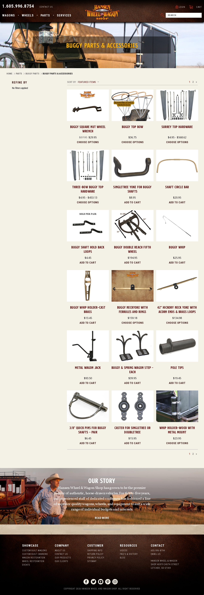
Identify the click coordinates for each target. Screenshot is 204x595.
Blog (122, 557)
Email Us (156, 554)
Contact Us (46, 7)
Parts (45, 15)
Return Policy (95, 554)
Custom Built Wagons (34, 550)
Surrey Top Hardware (177, 127)
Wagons (8, 15)
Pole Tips (177, 368)
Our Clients (61, 561)
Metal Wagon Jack (88, 368)
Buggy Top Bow (132, 127)
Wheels (28, 15)
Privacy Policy (95, 557)
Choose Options (88, 142)
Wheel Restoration (33, 561)
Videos (124, 550)
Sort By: (71, 82)
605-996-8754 (158, 550)
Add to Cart (132, 202)
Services (64, 15)
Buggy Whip (177, 247)
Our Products (63, 557)
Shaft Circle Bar (177, 187)
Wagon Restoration (33, 557)
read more (102, 517)
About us (60, 550)
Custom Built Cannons (35, 554)
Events (26, 565)
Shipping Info (95, 550)
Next (196, 81)
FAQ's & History (129, 554)
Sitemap (92, 561)
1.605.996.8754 (18, 6)
